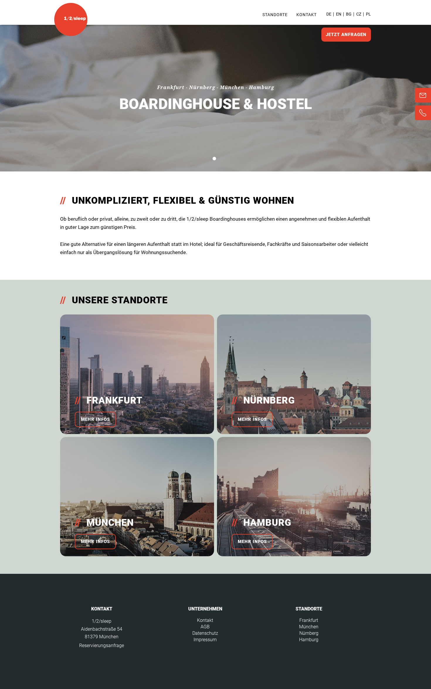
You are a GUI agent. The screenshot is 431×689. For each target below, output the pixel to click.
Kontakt (306, 14)
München (308, 627)
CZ (358, 14)
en (338, 14)
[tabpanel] (215, 98)
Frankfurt (308, 620)
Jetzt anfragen (346, 34)
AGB (205, 627)
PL (368, 14)
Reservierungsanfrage (101, 645)
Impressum (205, 639)
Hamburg (308, 639)
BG (349, 14)
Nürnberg (308, 633)
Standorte (275, 14)
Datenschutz (205, 633)
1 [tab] (214, 158)
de (328, 14)
